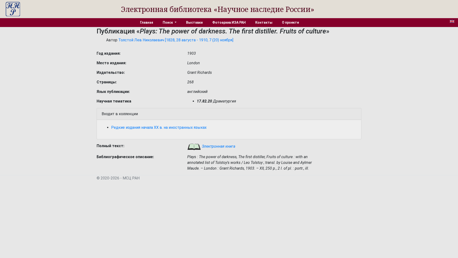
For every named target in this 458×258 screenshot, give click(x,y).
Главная (146, 22)
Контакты (263, 22)
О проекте (290, 22)
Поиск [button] (168, 22)
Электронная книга (218, 146)
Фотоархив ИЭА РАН (229, 22)
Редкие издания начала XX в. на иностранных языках (159, 127)
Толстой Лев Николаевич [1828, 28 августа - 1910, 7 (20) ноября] (175, 40)
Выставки (194, 22)
